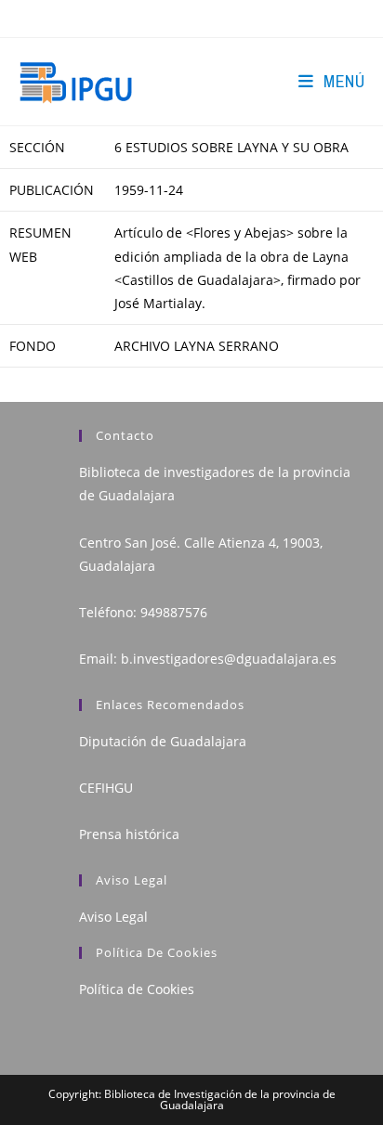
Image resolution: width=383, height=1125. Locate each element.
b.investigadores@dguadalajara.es (229, 658)
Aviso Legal (113, 916)
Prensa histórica (129, 834)
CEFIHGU (106, 787)
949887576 (173, 612)
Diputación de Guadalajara (162, 741)
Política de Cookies (136, 989)
